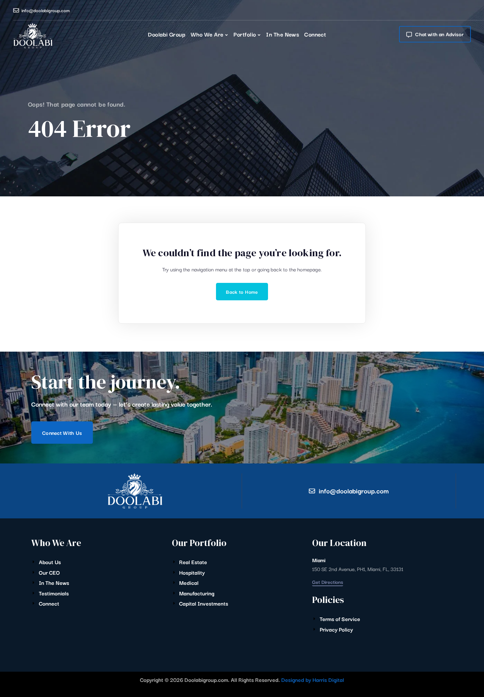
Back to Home (242, 291)
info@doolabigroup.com (45, 10)
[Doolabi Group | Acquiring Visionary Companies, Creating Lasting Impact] (32, 35)
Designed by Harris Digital (312, 679)
